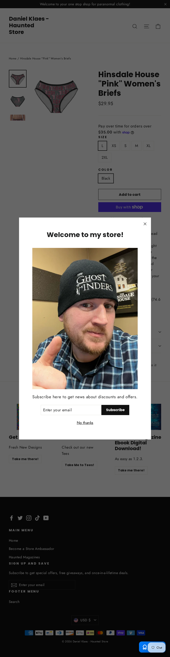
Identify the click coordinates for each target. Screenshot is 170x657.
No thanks (85, 422)
